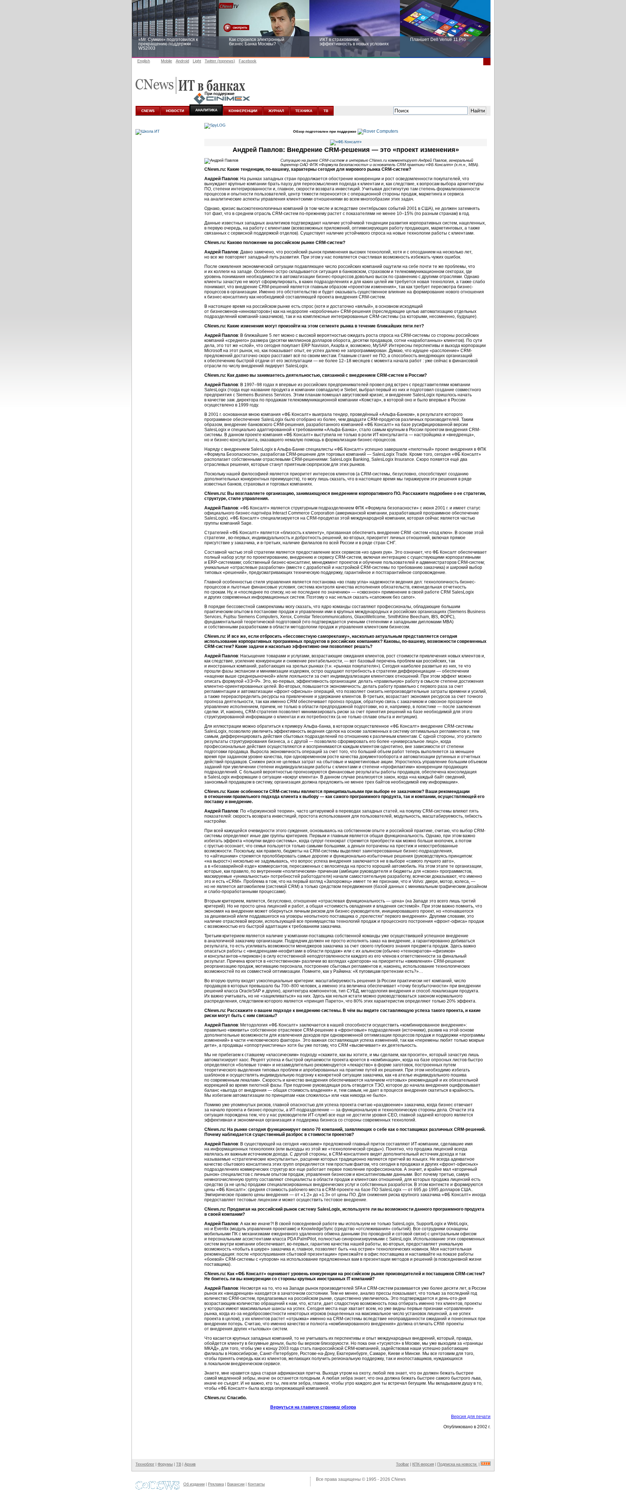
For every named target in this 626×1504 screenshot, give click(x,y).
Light (197, 61)
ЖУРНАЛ (276, 111)
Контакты (256, 1484)
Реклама (216, 1484)
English (143, 61)
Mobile (166, 61)
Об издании (194, 1484)
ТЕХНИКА (303, 111)
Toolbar (402, 1464)
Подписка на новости (457, 1464)
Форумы (165, 1464)
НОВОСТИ (175, 111)
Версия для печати (471, 1416)
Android (182, 61)
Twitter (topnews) (220, 61)
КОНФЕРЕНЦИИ (243, 111)
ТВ (326, 111)
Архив (190, 1464)
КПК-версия (423, 1464)
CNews (398, 1479)
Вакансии (236, 1484)
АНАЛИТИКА (206, 110)
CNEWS (148, 111)
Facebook (247, 61)
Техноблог (144, 1464)
